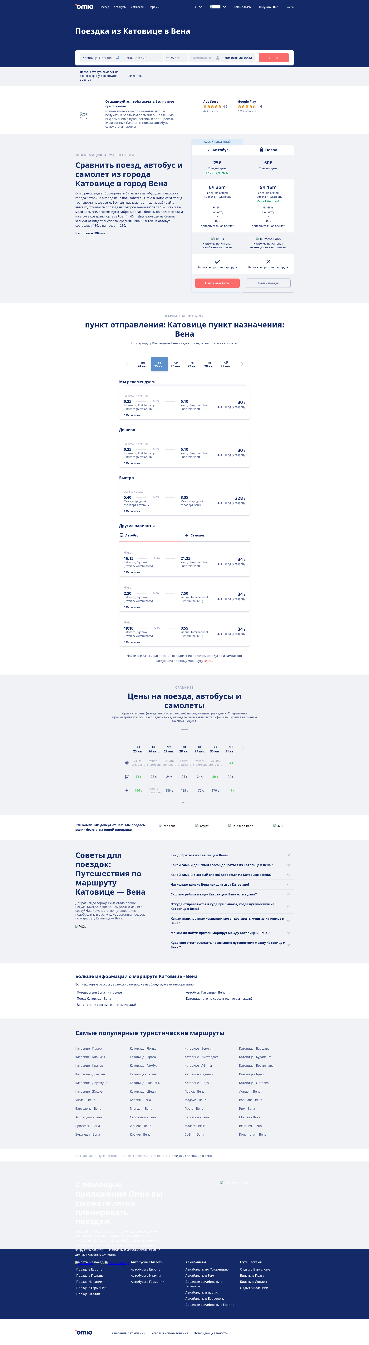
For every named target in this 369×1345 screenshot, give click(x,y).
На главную (84, 1156)
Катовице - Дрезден (90, 1074)
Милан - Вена (85, 1100)
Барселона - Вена (88, 1108)
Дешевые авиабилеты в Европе (209, 1305)
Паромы (154, 7)
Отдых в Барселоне (255, 1269)
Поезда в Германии (91, 1288)
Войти (290, 7)
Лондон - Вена (249, 1091)
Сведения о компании (128, 1333)
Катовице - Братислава (256, 1065)
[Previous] (126, 749)
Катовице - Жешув (89, 1091)
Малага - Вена (194, 1126)
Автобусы (120, 7)
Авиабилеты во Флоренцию (207, 1269)
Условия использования (169, 1333)
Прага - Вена (193, 1108)
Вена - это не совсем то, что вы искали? (106, 1005)
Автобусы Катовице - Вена (205, 992)
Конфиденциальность (211, 1333)
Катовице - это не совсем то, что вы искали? (219, 998)
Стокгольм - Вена (143, 1117)
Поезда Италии (88, 1294)
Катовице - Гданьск (198, 1074)
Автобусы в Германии (148, 1282)
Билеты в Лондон (253, 1282)
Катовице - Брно (251, 1074)
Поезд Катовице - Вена (94, 998)
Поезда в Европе (89, 1269)
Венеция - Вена (250, 1126)
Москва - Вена (249, 1117)
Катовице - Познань (145, 1083)
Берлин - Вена (140, 1100)
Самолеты (137, 7)
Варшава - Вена (250, 1100)
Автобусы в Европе (145, 1269)
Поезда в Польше (90, 1275)
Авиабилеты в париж (201, 1292)
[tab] (151, 535)
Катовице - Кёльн (143, 1074)
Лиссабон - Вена (196, 1117)
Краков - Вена (140, 1134)
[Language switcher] (218, 7)
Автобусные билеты (147, 1262)
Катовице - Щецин (144, 1091)
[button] (176, 57)
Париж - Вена (194, 1091)
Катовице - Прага (143, 1057)
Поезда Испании (89, 1282)
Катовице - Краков (89, 1065)
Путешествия (108, 1156)
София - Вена (194, 1134)
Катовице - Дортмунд (91, 1083)
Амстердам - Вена (88, 1117)
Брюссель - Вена (87, 1126)
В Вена (159, 1156)
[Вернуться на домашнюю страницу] (87, 7)
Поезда (104, 7)
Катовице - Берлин (198, 1048)
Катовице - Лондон (144, 1048)
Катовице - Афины (198, 1065)
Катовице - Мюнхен (90, 1057)
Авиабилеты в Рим (199, 1275)
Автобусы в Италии (146, 1275)
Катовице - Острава (254, 1083)
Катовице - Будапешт (255, 1057)
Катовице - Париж (88, 1048)
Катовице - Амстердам (201, 1057)
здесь (208, 661)
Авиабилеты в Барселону (204, 1298)
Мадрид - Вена (195, 1100)
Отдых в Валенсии (254, 1288)
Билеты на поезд (90, 1262)
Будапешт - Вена (87, 1134)
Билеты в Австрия (136, 1156)
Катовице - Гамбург (144, 1065)
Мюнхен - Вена (141, 1108)
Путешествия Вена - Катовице (99, 992)
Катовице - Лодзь (197, 1083)
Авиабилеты (195, 1262)
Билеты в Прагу (252, 1275)
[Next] (242, 364)
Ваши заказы (242, 6)
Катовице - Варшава (254, 1048)
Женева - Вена (140, 1126)
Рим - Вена (247, 1108)
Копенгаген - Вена (252, 1134)
